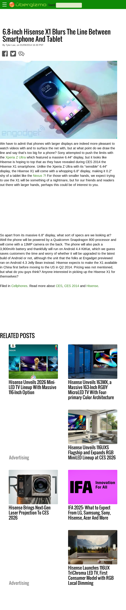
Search (51, 5)
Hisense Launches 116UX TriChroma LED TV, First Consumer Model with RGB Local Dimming (91, 575)
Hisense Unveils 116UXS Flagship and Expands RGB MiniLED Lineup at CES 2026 (92, 452)
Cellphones (19, 286)
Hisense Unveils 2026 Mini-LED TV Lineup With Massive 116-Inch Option (32, 387)
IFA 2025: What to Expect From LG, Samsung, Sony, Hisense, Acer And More (89, 512)
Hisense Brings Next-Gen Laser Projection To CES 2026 (30, 512)
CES (59, 286)
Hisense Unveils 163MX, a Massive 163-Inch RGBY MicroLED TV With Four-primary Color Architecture (91, 390)
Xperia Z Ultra (16, 157)
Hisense (92, 286)
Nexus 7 (39, 175)
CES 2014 (71, 286)
